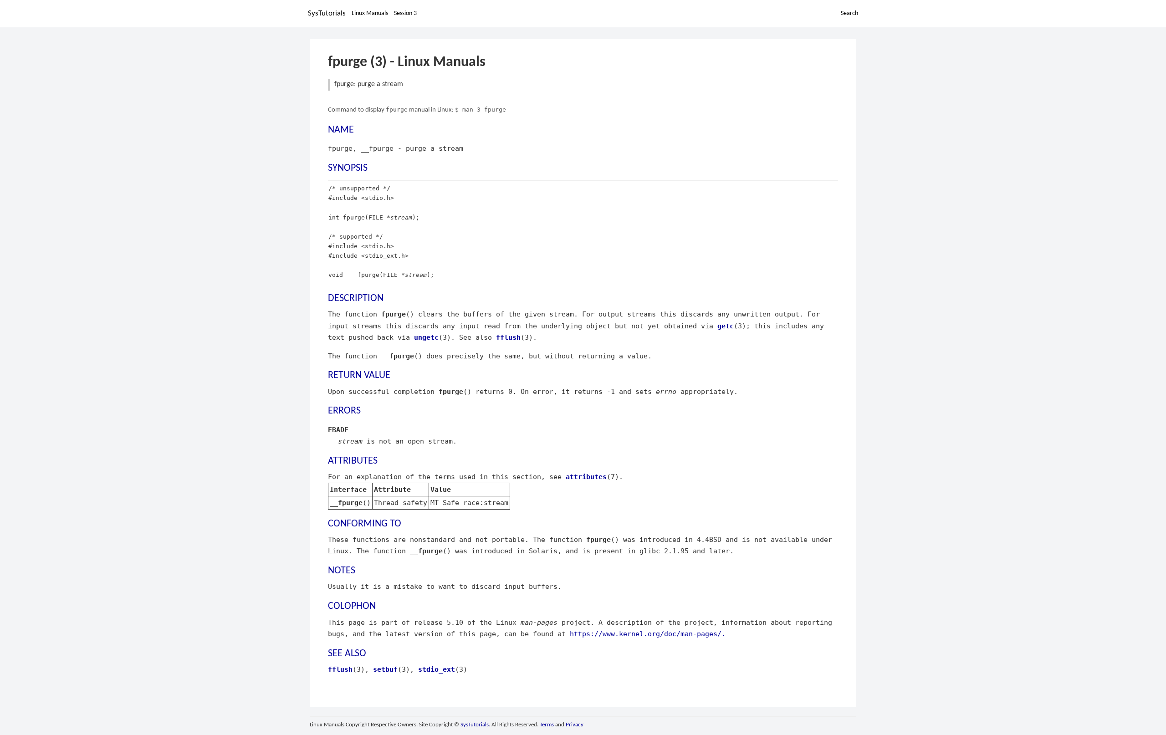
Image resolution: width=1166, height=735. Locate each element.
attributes (586, 476)
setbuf (385, 669)
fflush (508, 337)
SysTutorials (327, 13)
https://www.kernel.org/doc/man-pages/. (648, 634)
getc (725, 326)
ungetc (426, 337)
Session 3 (405, 13)
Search (849, 13)
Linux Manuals (370, 13)
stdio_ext (436, 669)
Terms (547, 725)
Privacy (574, 725)
